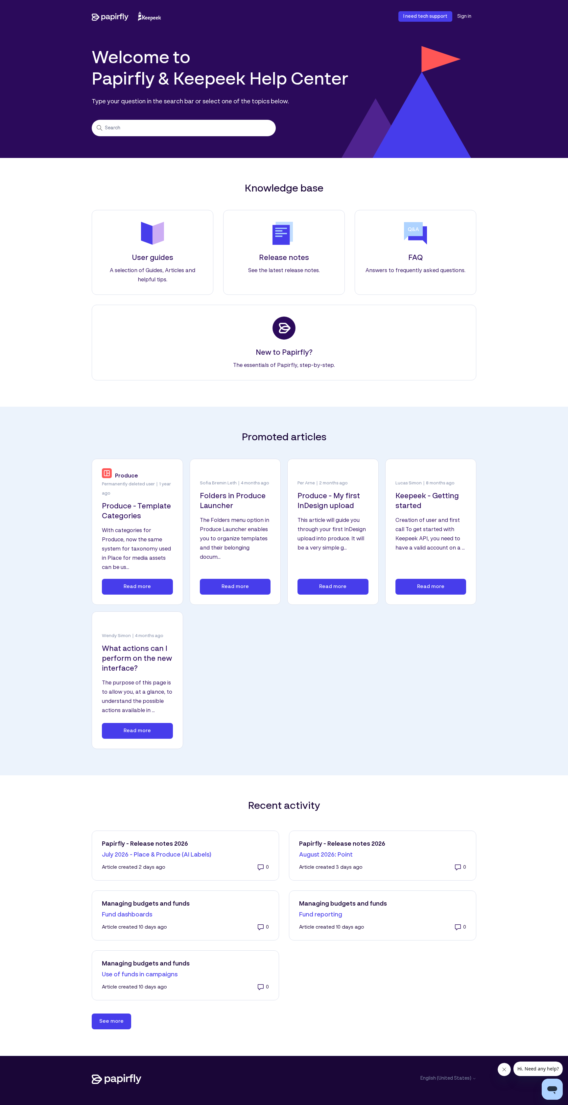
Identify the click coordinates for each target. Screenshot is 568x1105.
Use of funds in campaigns (140, 975)
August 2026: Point (326, 855)
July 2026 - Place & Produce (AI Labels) (156, 855)
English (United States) (446, 1078)
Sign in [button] (464, 16)
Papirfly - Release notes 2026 (145, 844)
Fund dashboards (127, 915)
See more (115, 1021)
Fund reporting (320, 915)
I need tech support (425, 16)
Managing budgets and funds (146, 904)
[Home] (126, 16)
